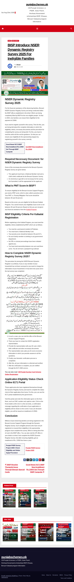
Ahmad (18, 64)
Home (43, 575)
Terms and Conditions (66, 578)
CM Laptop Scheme (63, 524)
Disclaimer (55, 575)
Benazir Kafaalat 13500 (24, 490)
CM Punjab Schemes (25, 524)
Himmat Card (8, 527)
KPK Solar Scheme (45, 527)
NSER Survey (15, 40)
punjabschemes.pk (37, 4)
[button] (71, 28)
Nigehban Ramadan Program (27, 527)
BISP (9, 40)
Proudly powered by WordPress (9, 575)
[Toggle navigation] (37, 28)
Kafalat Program (31, 209)
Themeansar (4, 577)
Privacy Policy (68, 575)
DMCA (61, 575)
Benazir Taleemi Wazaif (9, 490)
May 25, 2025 (63, 535)
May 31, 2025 (10, 535)
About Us (48, 575)
